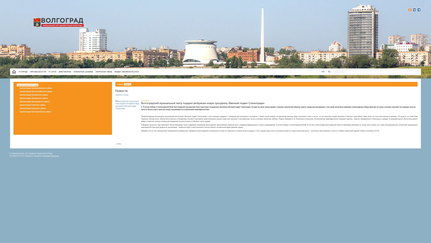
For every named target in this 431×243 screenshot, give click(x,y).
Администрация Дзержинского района (34, 95)
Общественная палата (126, 72)
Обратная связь (104, 72)
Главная (120, 84)
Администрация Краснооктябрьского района (36, 91)
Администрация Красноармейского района (35, 112)
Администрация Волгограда (27, 85)
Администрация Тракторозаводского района (36, 88)
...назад (118, 144)
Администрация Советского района (32, 105)
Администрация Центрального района (33, 98)
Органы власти (38, 72)
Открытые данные (83, 72)
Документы (65, 72)
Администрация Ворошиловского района (35, 101)
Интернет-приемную (50, 156)
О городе (23, 72)
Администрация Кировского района (33, 108)
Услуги (52, 72)
